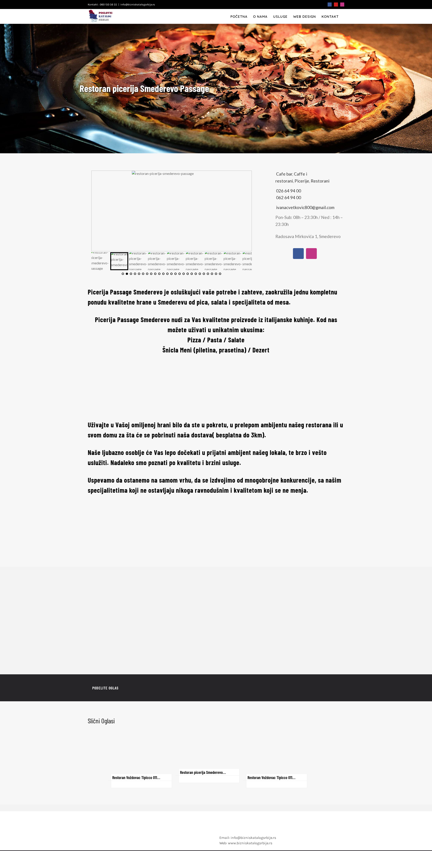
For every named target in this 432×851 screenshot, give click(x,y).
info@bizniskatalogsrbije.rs (137, 4)
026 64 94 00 (288, 190)
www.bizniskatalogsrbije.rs (250, 843)
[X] (314, 688)
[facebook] (298, 253)
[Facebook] (307, 688)
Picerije (302, 180)
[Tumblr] (329, 688)
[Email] (336, 688)
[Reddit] (321, 688)
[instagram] (311, 253)
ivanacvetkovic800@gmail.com (305, 207)
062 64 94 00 (288, 197)
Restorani (320, 180)
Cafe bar (284, 173)
